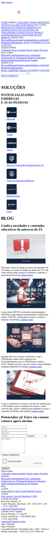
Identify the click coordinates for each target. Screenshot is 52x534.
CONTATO (6, 45)
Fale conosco (7, 2)
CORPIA (18, 27)
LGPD (34, 496)
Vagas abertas (7, 491)
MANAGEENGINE (23, 35)
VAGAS (46, 42)
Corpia (26, 40)
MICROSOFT (7, 27)
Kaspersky (18, 42)
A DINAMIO (23, 22)
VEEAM (26, 27)
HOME (4, 22)
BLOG (27, 42)
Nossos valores (32, 50)
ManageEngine (16, 40)
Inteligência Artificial (38, 40)
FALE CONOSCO (9, 76)
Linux (25, 60)
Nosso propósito (18, 50)
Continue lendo (26, 275)
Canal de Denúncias (22, 496)
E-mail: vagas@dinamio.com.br (27, 491)
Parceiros (44, 50)
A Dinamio (6, 50)
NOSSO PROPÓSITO (39, 22)
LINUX (36, 35)
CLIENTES (13, 70)
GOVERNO (36, 42)
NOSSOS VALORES (11, 25)
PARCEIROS (27, 25)
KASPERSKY (10, 32)
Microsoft (5, 40)
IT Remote (33, 60)
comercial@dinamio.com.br (13, 509)
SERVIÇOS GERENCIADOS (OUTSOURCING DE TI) (21, 30)
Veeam (11, 42)
